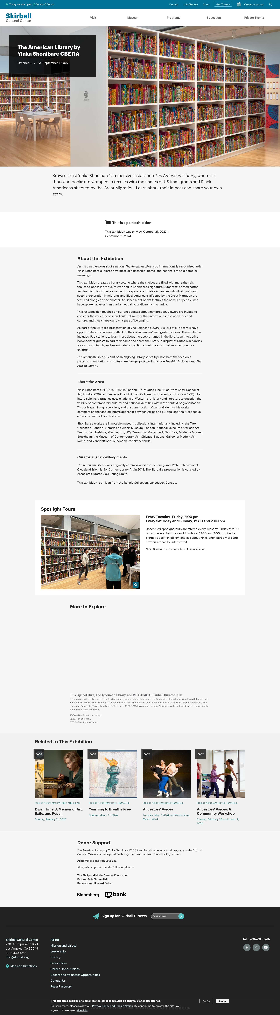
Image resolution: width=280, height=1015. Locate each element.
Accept (222, 1001)
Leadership (58, 951)
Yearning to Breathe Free (110, 809)
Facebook (247, 947)
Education (214, 17)
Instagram (256, 947)
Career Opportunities (65, 969)
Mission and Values (63, 945)
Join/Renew (190, 4)
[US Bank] (116, 894)
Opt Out (206, 1001)
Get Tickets (223, 4)
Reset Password (61, 986)
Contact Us (58, 980)
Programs (173, 17)
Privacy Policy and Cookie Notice (112, 1005)
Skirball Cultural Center (18, 17)
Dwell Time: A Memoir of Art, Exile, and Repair (59, 811)
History (55, 957)
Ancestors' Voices (158, 809)
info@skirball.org (17, 957)
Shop (206, 4)
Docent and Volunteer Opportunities (75, 974)
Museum (133, 17)
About (54, 939)
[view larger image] (90, 552)
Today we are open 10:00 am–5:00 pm (31, 4)
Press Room (58, 963)
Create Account (254, 4)
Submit (181, 916)
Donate (173, 4)
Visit (93, 17)
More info (82, 1010)
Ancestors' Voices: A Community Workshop (216, 811)
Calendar (239, 4)
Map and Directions (23, 966)
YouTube (266, 947)
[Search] (270, 4)
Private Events (254, 17)
